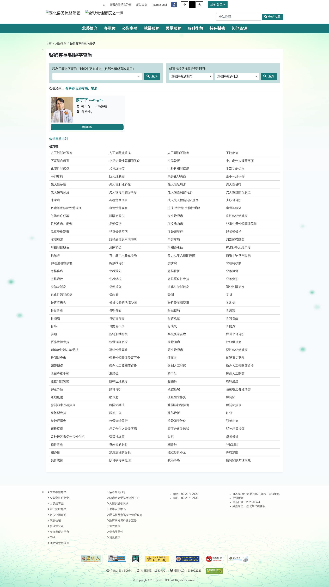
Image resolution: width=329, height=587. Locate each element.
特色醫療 (217, 28)
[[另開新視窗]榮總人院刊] (91, 559)
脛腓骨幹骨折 (60, 342)
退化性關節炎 (235, 287)
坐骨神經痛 (233, 208)
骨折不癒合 (58, 302)
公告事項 (130, 28)
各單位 (110, 28)
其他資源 (239, 28)
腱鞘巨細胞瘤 (118, 381)
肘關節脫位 (117, 216)
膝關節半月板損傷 (63, 405)
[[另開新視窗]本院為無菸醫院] (214, 559)
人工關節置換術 (178, 153)
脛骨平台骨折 (235, 334)
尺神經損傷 (117, 168)
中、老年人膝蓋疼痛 (240, 160)
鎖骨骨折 (57, 444)
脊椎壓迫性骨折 (178, 279)
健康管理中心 (117, 509)
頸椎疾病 (57, 428)
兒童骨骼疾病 (118, 231)
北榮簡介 (90, 28)
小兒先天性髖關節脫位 (124, 160)
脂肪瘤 (172, 263)
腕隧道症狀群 (235, 357)
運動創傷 (57, 397)
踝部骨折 (174, 413)
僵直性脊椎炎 (177, 397)
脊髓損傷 (115, 287)
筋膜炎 (172, 357)
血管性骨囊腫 (118, 208)
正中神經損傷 (235, 176)
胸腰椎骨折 (117, 263)
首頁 (49, 43)
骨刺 (171, 294)
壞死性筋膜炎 (118, 444)
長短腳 (55, 255)
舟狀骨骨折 (233, 200)
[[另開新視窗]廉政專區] (238, 559)
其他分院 (216, 5)
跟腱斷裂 (174, 389)
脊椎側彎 (232, 271)
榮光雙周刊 (116, 531)
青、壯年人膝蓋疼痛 (123, 255)
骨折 (229, 294)
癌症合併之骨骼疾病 (123, 428)
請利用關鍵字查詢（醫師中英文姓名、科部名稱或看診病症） (94, 68)
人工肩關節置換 (120, 153)
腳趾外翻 (57, 389)
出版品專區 (57, 503)
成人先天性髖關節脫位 (183, 200)
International (159, 4)
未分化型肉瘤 (177, 176)
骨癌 (54, 326)
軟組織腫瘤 (233, 342)
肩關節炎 (115, 247)
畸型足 (172, 373)
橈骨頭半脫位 (177, 421)
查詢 (153, 76)
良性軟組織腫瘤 (237, 216)
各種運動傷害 (118, 200)
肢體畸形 (57, 239)
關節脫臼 (232, 444)
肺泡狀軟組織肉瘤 (238, 247)
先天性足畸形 (177, 184)
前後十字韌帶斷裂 (238, 255)
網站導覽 (141, 4)
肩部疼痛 (174, 239)
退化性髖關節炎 (61, 294)
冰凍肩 (55, 200)
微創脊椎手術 (60, 373)
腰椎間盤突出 (60, 381)
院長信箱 (55, 520)
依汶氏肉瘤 (175, 223)
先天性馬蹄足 (60, 192)
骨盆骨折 (57, 310)
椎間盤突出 (58, 357)
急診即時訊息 (117, 492)
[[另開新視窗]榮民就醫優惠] (117, 559)
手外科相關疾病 (178, 168)
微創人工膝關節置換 (123, 365)
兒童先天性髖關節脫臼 (241, 223)
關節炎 (172, 444)
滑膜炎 (113, 373)
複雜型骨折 (58, 413)
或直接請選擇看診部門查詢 (187, 68)
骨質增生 (232, 318)
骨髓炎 (230, 326)
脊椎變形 (232, 279)
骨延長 (230, 302)
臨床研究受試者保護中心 (124, 497)
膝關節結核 (117, 405)
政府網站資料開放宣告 (123, 520)
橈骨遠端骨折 (118, 421)
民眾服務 (173, 28)
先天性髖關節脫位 (238, 192)
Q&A (53, 537)
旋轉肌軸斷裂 (118, 334)
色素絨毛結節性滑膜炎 (66, 208)
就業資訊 (114, 537)
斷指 (171, 436)
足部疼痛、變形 (61, 223)
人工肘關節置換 (61, 153)
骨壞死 (172, 326)
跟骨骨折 (115, 389)
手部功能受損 (235, 168)
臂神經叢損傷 (235, 428)
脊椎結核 (115, 279)
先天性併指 (233, 184)
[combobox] (97, 76)
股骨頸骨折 (233, 231)
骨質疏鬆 (174, 318)
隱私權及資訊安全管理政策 (125, 514)
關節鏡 (55, 452)
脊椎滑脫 (57, 279)
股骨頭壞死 (175, 231)
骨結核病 (174, 310)
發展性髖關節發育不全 (124, 357)
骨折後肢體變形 (178, 302)
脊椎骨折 (174, 271)
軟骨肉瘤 (174, 342)
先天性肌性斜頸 (120, 184)
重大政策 (114, 526)
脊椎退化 (115, 271)
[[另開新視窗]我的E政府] (136, 559)
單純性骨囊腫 (118, 350)
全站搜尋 (274, 17)
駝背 (229, 413)
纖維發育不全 (177, 452)
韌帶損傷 (57, 365)
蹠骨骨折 (232, 436)
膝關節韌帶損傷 (178, 405)
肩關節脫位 (175, 247)
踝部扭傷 (115, 413)
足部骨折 (115, 223)
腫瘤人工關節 (235, 373)
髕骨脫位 (57, 460)
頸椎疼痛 (232, 421)
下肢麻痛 (232, 153)
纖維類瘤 (232, 452)
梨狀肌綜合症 (177, 334)
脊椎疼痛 (57, 271)
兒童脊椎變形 (60, 231)
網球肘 (113, 397)
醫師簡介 (87, 126)
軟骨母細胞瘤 (118, 342)
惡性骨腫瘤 (175, 350)
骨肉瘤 (113, 294)
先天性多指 (58, 184)
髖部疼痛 (174, 460)
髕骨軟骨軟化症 (120, 460)
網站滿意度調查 (59, 543)
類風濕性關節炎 (120, 452)
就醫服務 (152, 28)
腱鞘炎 (172, 381)
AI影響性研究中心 (61, 497)
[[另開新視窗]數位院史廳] (157, 559)
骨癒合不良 (117, 326)
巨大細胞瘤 (117, 176)
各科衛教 (195, 28)
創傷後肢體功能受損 (64, 350)
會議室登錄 (57, 526)
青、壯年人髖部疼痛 (181, 255)
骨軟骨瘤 (115, 310)
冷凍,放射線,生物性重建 (184, 208)
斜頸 (54, 334)
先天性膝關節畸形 (180, 192)
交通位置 (238, 498)
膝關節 (230, 397)
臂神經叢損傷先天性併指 (68, 436)
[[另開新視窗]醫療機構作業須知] (187, 559)
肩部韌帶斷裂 (235, 239)
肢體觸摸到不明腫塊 (123, 239)
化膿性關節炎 (60, 168)
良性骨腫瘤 (175, 216)
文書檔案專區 (58, 492)
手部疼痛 (57, 176)
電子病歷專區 (58, 509)
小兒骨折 (174, 160)
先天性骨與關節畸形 (123, 192)
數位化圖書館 (58, 514)
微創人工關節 (177, 365)
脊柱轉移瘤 (233, 263)
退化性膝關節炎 (178, 287)
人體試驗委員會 (119, 503)
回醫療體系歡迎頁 (121, 4)
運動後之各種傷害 (238, 389)
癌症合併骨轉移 (178, 428)
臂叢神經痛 (117, 436)
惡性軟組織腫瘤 (237, 350)
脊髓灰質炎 (58, 287)
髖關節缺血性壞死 (238, 460)
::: (104, 4)
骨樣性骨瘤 (117, 318)
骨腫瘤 (55, 318)
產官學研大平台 (59, 531)
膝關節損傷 (233, 405)
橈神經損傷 (58, 421)
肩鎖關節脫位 (60, 247)
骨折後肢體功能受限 (123, 302)
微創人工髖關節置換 (240, 365)
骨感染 (230, 310)
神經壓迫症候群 (61, 263)
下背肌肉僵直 (60, 160)
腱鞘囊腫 (232, 381)
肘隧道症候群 (60, 216)
